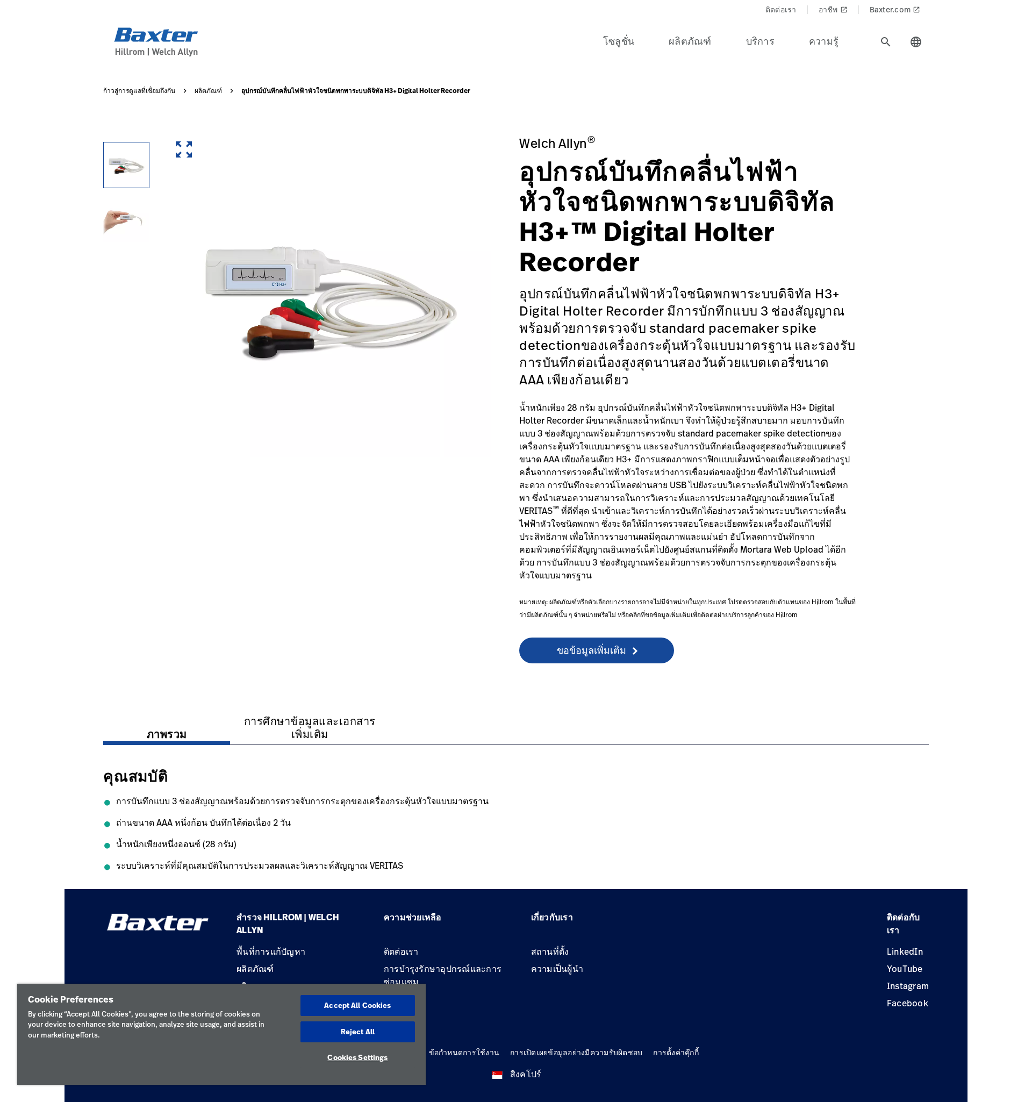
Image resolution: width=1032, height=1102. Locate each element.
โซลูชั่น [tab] (618, 40)
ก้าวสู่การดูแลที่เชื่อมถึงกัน (139, 91)
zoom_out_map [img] (184, 149)
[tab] (886, 42)
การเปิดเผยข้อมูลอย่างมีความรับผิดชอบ (576, 1052)
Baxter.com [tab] (895, 9)
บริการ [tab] (760, 40)
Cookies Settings (357, 1057)
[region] (221, 1034)
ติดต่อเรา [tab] (781, 9)
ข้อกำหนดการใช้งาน (464, 1052)
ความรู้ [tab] (823, 40)
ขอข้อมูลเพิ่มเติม (591, 649)
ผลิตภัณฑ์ (208, 91)
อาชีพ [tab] (833, 9)
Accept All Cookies (357, 1005)
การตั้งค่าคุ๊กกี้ (676, 1052)
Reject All (358, 1031)
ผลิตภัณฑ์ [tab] (690, 40)
